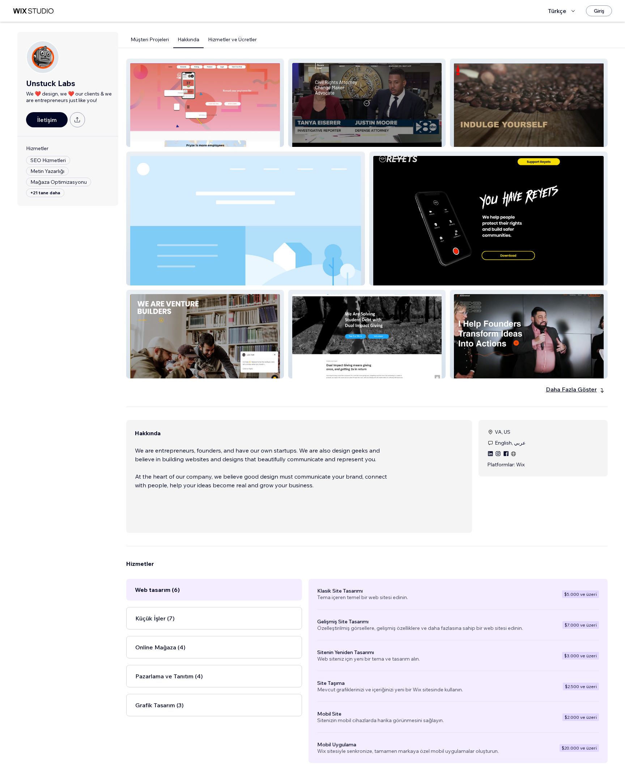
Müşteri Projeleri (150, 39)
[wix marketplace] (33, 11)
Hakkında (188, 39)
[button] (205, 103)
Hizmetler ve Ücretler (232, 39)
